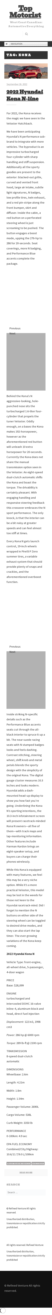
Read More (25, 1172)
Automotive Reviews (18, 1163)
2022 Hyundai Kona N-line (24, 95)
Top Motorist (25, 11)
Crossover (38, 1163)
